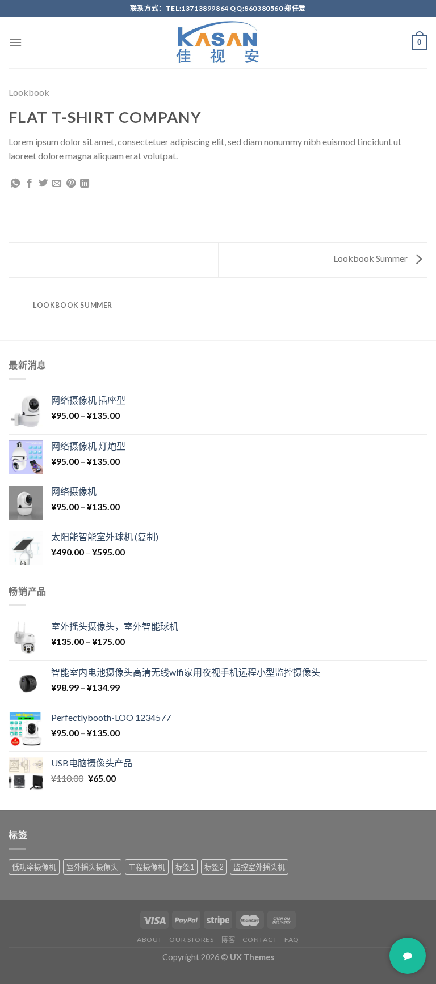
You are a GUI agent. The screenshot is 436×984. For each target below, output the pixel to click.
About (149, 939)
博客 (228, 939)
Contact (260, 939)
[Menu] (15, 42)
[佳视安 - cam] (218, 42)
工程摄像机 (146, 866)
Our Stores (191, 939)
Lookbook (29, 92)
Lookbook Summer (371, 258)
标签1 (184, 866)
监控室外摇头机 (259, 866)
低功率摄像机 (34, 866)
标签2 (213, 866)
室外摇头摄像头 (92, 866)
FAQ (291, 939)
